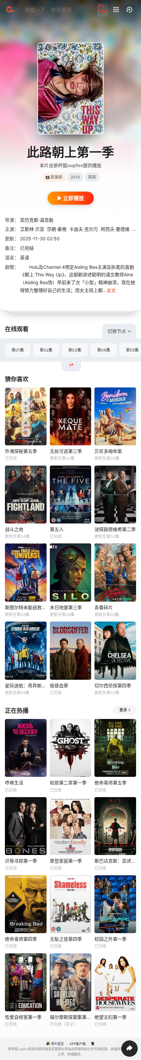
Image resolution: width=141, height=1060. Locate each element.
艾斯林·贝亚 (32, 229)
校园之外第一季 (110, 939)
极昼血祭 (59, 685)
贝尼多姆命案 (108, 451)
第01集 (17, 350)
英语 (24, 257)
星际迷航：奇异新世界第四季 (26, 685)
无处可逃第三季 (66, 451)
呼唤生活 (14, 782)
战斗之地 (14, 529)
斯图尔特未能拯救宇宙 (26, 607)
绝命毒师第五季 (110, 782)
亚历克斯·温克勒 (36, 220)
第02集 (46, 350)
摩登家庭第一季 (66, 860)
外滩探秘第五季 (21, 451)
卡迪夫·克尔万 (83, 229)
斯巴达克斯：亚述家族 (115, 860)
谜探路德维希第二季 (115, 529)
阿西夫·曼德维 (115, 229)
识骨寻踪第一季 (21, 860)
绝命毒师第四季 (21, 939)
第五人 (57, 529)
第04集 (103, 350)
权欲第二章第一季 (68, 782)
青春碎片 (103, 607)
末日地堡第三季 (66, 607)
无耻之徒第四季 (66, 939)
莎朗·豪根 (57, 229)
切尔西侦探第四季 (112, 685)
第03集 (74, 350)
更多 (123, 710)
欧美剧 (56, 177)
